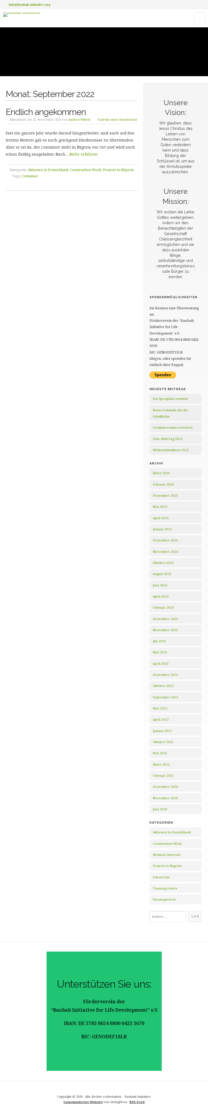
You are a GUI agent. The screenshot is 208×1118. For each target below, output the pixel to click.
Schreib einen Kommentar (117, 119)
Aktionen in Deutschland (48, 169)
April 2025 (161, 518)
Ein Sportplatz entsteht (170, 399)
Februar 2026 (163, 484)
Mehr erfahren (83, 154)
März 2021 (161, 764)
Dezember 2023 (165, 619)
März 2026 (161, 473)
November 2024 (165, 552)
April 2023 (161, 663)
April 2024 (161, 596)
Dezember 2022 (165, 675)
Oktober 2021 (163, 742)
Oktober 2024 (163, 563)
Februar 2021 (163, 775)
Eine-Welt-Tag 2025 (168, 439)
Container (30, 176)
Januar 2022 (162, 731)
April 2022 (161, 719)
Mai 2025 (160, 507)
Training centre (165, 888)
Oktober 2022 (163, 686)
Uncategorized (164, 899)
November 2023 (165, 630)
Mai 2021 (160, 753)
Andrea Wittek (79, 119)
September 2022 (165, 697)
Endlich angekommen (46, 112)
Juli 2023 (159, 641)
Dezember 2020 (165, 787)
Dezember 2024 (165, 540)
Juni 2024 (160, 585)
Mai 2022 (160, 708)
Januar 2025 (162, 529)
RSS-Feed (137, 1102)
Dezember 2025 (165, 495)
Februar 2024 (163, 607)
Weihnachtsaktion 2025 (171, 450)
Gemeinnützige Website (83, 1102)
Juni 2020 (160, 809)
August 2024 (162, 574)
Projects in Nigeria (118, 169)
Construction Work (85, 169)
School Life (161, 877)
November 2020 (165, 798)
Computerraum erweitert (173, 427)
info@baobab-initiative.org (30, 4)
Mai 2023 (160, 652)
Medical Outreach (166, 855)
